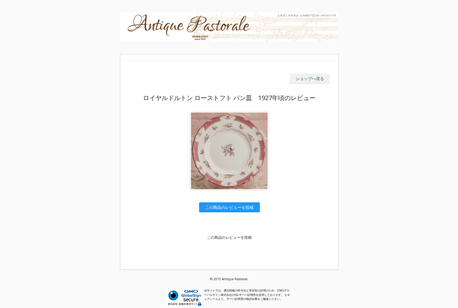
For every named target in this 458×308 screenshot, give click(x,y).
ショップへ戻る (310, 78)
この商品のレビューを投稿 (229, 207)
